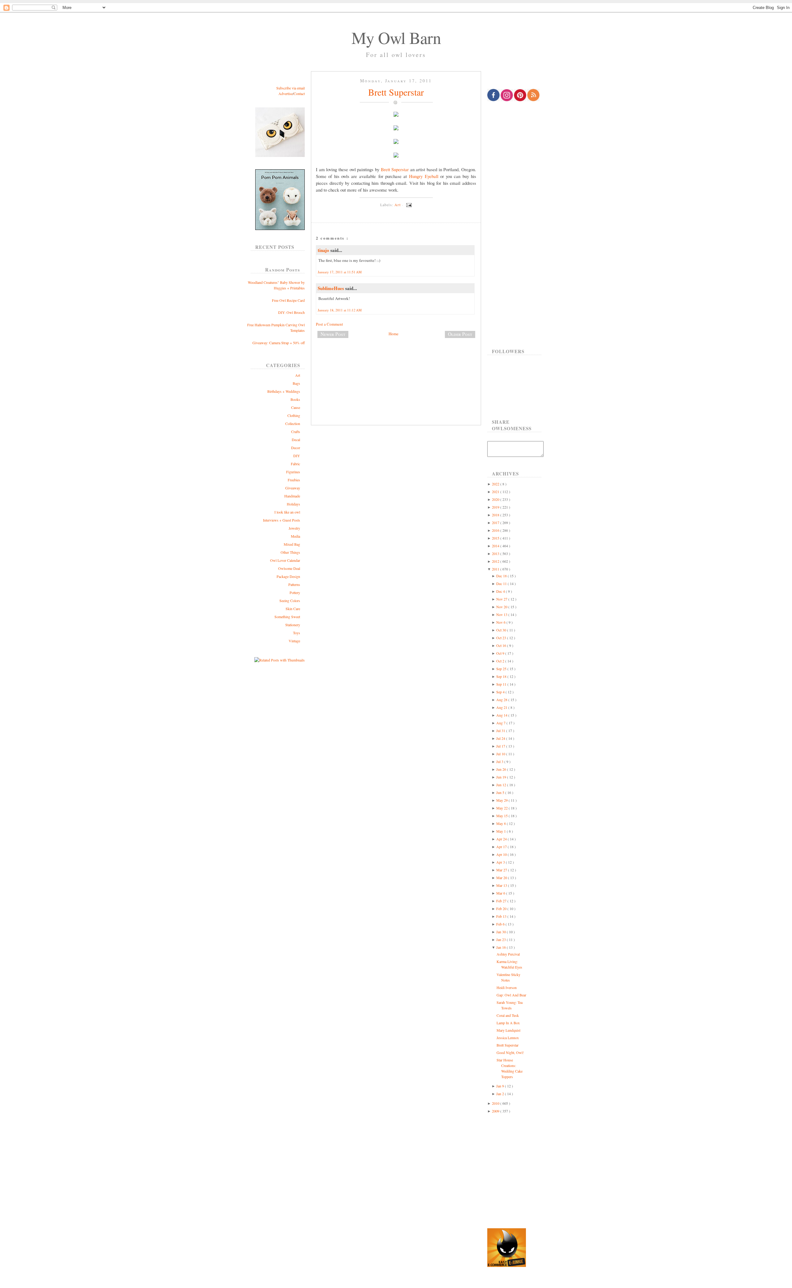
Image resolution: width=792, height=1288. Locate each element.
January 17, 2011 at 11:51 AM (340, 272)
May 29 (502, 800)
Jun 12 (501, 784)
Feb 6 (501, 924)
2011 (496, 568)
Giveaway (292, 487)
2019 (496, 507)
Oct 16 (501, 645)
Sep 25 (501, 668)
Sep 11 (501, 684)
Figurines (293, 471)
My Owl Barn (396, 37)
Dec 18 (502, 575)
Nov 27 (502, 598)
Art (297, 375)
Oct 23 (501, 637)
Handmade (292, 495)
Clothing (293, 415)
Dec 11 (502, 583)
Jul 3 (500, 761)
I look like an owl (287, 512)
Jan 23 (501, 939)
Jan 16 (501, 947)
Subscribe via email (290, 87)
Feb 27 (501, 900)
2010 (496, 1103)
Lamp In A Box (508, 1022)
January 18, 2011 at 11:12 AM (340, 310)
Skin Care (293, 608)
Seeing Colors (289, 600)
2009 (496, 1110)
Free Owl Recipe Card (288, 300)
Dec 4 (501, 591)
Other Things (290, 552)
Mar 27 (502, 869)
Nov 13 (502, 614)
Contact (299, 93)
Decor (295, 447)
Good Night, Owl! (510, 1052)
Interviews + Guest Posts (281, 520)
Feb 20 (501, 908)
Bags (296, 383)
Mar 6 (501, 893)
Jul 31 (501, 730)
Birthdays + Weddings (283, 391)
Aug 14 (502, 715)
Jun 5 (500, 792)
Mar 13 (502, 885)
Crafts (295, 431)
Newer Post (333, 334)
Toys (296, 632)
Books (295, 399)
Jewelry (294, 528)
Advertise (285, 93)
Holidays (293, 503)
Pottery (295, 592)
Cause (295, 407)
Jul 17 (501, 746)
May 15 (502, 815)
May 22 (502, 807)
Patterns (294, 584)
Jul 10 (501, 753)
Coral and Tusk (508, 1015)
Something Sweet (287, 616)
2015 (496, 538)
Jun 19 (501, 776)
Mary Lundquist (508, 1030)
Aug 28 (502, 699)
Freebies (294, 479)
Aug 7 (501, 722)
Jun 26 (501, 769)
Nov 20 (502, 606)
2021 (496, 491)
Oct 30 (501, 629)
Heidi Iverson (507, 987)
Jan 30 (501, 931)
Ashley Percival (508, 954)
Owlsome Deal (289, 568)
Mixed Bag (292, 544)
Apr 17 (502, 846)
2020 (496, 499)
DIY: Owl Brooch (291, 312)
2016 (496, 530)
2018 (496, 514)
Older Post (460, 334)
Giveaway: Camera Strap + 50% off (278, 342)
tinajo (324, 250)
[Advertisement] (396, 363)
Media (295, 536)
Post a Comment (329, 324)
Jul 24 (501, 738)
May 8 (501, 823)
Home (393, 333)
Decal (296, 439)
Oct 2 (500, 660)
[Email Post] (408, 204)
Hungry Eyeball (423, 176)
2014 (496, 545)
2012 (496, 561)
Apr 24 (502, 838)
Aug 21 (502, 707)
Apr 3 (501, 862)
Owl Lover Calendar (285, 560)
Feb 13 (501, 916)
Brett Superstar (396, 92)
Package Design (288, 576)
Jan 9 (500, 1085)
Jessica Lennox (508, 1037)
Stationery (292, 624)
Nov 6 (501, 622)
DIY (296, 455)
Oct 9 (500, 653)
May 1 (501, 831)
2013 (496, 553)
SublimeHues (331, 288)
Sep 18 (501, 676)
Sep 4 (501, 691)
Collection (292, 423)
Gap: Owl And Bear (511, 994)
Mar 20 (502, 877)
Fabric (295, 463)
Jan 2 (500, 1093)
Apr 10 (502, 854)
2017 (496, 522)
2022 (496, 483)
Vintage (294, 640)
